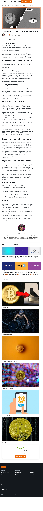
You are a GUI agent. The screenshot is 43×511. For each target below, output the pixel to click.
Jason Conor (6, 259)
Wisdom (6, 467)
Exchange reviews (18, 476)
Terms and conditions (34, 474)
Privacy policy (32, 472)
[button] (41, 2)
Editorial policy (3, 476)
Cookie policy (32, 476)
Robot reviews (18, 474)
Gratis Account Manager (20, 456)
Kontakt (2, 474)
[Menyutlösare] (5, 1)
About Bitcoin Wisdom (5, 472)
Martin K (21, 233)
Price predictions (18, 472)
